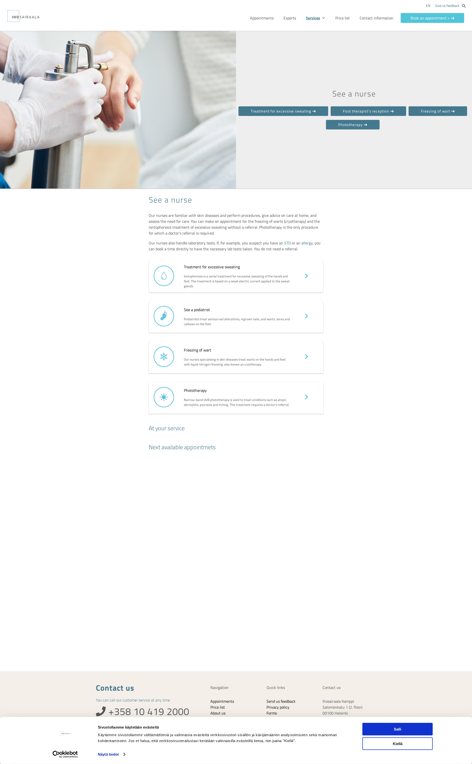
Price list (346, 18)
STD (287, 243)
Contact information (380, 18)
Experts (298, 18)
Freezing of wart (197, 350)
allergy (306, 243)
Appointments (270, 18)
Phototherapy (195, 390)
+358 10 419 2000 (147, 711)
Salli (397, 729)
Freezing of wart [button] (435, 111)
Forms (271, 713)
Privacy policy (277, 707)
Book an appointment (432, 18)
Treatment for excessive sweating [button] (281, 111)
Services (321, 18)
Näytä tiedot (108, 754)
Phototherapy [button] (350, 124)
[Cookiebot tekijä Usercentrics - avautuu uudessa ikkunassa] (65, 754)
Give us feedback (447, 5)
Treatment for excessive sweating (212, 267)
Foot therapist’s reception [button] (366, 111)
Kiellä (397, 743)
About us (217, 713)
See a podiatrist (197, 310)
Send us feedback (280, 701)
